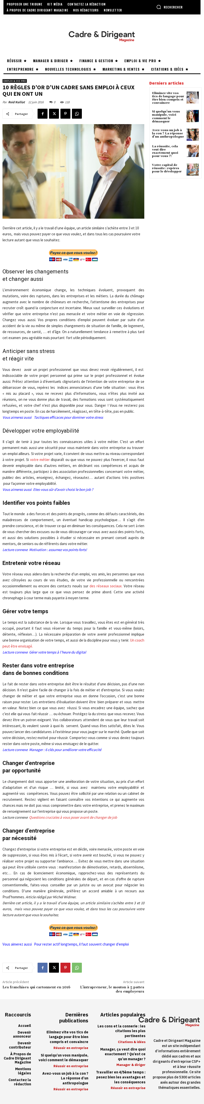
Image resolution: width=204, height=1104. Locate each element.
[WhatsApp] (77, 114)
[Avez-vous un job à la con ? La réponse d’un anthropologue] (193, 135)
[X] (54, 114)
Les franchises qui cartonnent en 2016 (36, 987)
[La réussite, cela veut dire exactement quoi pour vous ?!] (193, 151)
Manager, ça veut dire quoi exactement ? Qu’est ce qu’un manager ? (123, 1054)
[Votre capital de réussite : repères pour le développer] (193, 169)
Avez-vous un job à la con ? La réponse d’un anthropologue (168, 133)
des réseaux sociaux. (105, 586)
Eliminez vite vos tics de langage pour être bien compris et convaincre (168, 98)
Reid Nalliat (16, 102)
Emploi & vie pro (14, 81)
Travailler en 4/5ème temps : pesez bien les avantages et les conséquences (121, 1077)
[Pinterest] (65, 114)
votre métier (40, 459)
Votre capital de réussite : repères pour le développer (167, 168)
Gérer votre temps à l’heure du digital (57, 652)
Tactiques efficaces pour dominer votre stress (68, 417)
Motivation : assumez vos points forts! (58, 549)
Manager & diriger (131, 1065)
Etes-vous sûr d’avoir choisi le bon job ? (63, 489)
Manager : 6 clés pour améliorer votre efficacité (64, 749)
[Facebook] (43, 114)
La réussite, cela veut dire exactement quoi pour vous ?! (165, 151)
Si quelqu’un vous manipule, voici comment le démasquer (166, 116)
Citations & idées (132, 1042)
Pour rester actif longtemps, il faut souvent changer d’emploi (81, 944)
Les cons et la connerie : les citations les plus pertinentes (122, 1031)
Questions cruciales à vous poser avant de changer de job (73, 817)
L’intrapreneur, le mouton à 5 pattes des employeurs (112, 989)
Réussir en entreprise (70, 1048)
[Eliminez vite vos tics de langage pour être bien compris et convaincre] (193, 98)
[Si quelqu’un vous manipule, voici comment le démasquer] (193, 116)
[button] (169, 6)
